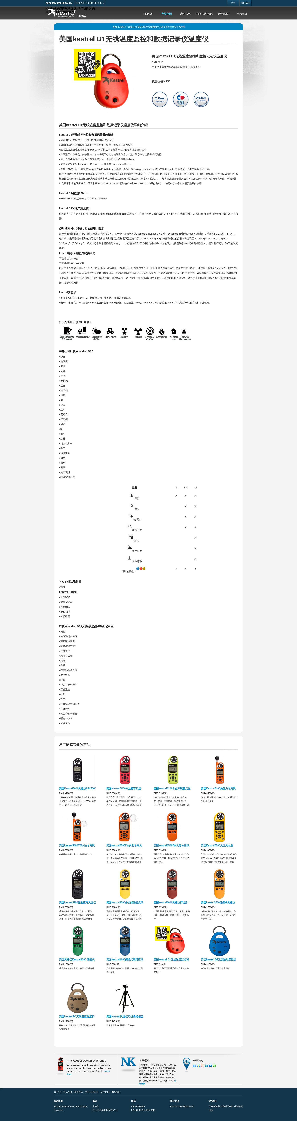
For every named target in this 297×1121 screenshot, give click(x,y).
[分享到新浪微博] (202, 1066)
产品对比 (105, 1092)
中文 (233, 3)
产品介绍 (166, 13)
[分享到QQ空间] (198, 1066)
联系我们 (116, 1092)
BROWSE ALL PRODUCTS (89, 3)
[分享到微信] (214, 1066)
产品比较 (223, 13)
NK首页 (147, 13)
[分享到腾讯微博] (206, 1066)
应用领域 (185, 13)
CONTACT (245, 3)
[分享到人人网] (210, 1066)
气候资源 (242, 13)
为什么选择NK (204, 13)
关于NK (57, 1092)
